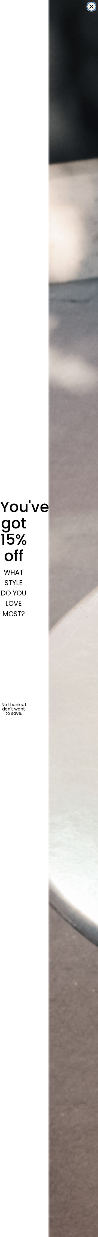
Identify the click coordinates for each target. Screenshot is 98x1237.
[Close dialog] (91, 6)
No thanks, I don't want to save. (13, 709)
